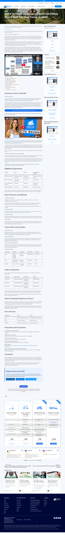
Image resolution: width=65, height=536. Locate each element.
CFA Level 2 (19, 503)
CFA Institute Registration (35, 502)
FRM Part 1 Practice (10, 379)
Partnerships (6, 507)
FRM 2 (18, 510)
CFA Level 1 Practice (20, 379)
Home (5, 500)
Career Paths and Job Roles (10, 82)
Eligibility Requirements (10, 79)
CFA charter (13, 232)
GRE (52, 142)
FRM (7, 29)
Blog (5, 512)
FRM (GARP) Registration (35, 500)
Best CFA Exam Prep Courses (35, 510)
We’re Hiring (6, 505)
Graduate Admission (41, 6)
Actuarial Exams (32, 6)
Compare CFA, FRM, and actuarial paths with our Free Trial (23, 110)
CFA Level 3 (19, 505)
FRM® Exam (23, 6)
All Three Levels (52, 50)
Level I (52, 40)
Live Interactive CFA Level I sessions (53, 421)
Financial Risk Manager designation (13, 140)
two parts (22, 211)
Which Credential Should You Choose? (12, 84)
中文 (45, 505)
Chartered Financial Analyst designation (14, 98)
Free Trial (18, 500)
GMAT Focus (52, 135)
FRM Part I (52, 86)
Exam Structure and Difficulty (11, 80)
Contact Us (6, 503)
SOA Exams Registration (35, 503)
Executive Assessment (52, 139)
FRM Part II (52, 90)
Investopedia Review (34, 509)
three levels (12, 211)
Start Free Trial (23, 386)
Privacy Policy (19, 519)
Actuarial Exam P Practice (30, 379)
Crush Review (32, 507)
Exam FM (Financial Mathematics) (52, 114)
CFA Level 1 (19, 502)
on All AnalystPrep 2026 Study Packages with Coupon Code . (32, 0)
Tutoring (5, 509)
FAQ (5, 510)
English (45, 500)
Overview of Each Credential (11, 78)
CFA (5, 29)
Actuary (10, 29)
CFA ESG (18, 507)
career (6, 11)
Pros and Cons (8, 85)
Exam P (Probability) (52, 109)
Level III (52, 47)
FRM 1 (18, 509)
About (5, 502)
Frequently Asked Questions (11, 87)
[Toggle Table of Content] (18, 77)
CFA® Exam (16, 6)
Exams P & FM (52, 117)
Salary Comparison (9, 83)
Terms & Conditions (27, 519)
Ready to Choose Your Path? (12, 89)
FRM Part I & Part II (52, 93)
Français (45, 502)
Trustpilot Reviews (33, 505)
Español (45, 503)
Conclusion (8, 88)
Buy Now (11, 443)
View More (52, 70)
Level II (52, 44)
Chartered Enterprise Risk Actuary (17, 345)
